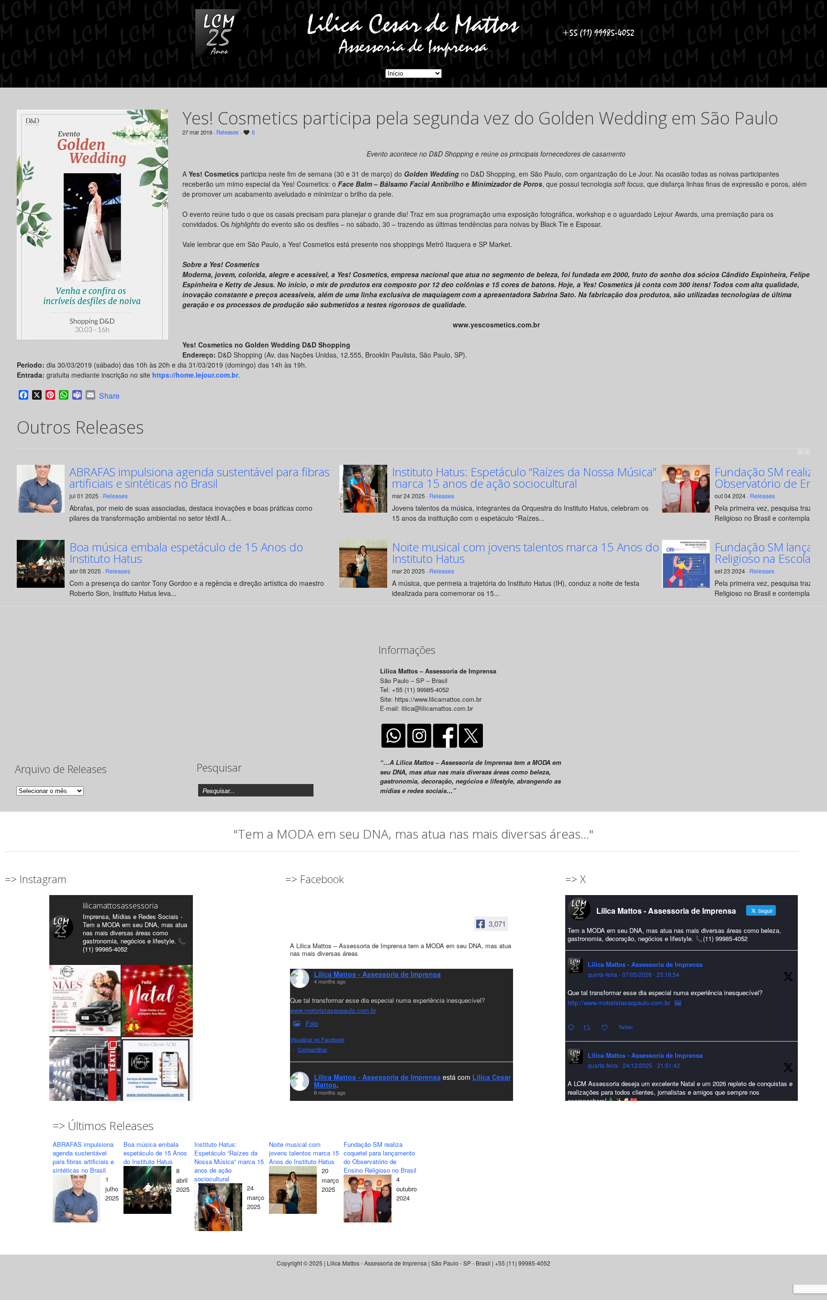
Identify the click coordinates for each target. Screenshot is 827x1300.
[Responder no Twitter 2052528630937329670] (573, 1028)
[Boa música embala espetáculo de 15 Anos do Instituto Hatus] (147, 1191)
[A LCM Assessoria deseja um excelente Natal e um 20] (157, 1000)
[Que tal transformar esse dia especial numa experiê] (85, 1000)
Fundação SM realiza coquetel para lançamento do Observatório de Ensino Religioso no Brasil (380, 1157)
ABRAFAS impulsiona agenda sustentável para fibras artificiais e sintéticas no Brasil (199, 477)
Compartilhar (312, 1049)
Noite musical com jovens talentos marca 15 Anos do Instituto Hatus (525, 552)
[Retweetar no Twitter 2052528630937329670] (589, 1028)
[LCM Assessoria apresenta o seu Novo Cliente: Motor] (157, 1073)
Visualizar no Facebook (317, 1039)
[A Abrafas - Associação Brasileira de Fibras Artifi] (85, 1073)
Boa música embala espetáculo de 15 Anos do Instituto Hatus (186, 552)
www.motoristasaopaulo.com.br (333, 1010)
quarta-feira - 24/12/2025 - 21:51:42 (634, 1065)
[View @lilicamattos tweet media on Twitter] (677, 1003)
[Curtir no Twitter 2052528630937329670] (607, 1028)
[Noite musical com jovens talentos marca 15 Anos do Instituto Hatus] (293, 1191)
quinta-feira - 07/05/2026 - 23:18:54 (634, 974)
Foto (312, 1023)
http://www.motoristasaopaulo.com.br (619, 1002)
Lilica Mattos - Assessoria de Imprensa (377, 974)
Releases (227, 132)
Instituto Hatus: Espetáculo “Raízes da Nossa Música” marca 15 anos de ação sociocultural (524, 477)
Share (109, 396)
